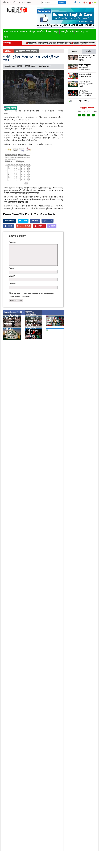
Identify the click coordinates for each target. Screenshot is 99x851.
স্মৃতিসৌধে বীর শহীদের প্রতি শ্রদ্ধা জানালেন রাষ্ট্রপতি (44, 43)
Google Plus (24, 226)
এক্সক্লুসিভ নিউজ (24, 51)
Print (53, 226)
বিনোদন (48, 31)
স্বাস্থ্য (82, 31)
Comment (13, 242)
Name (12, 268)
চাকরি (72, 31)
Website (12, 284)
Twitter (24, 221)
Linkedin (48, 221)
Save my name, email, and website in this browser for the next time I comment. (31, 295)
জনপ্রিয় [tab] (88, 51)
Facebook (10, 221)
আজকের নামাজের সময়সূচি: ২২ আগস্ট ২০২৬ (11, 333)
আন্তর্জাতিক (40, 31)
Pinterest (40, 226)
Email (12, 276)
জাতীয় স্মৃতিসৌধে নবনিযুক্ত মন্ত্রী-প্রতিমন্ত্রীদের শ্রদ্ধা (32, 318)
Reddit (9, 226)
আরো (6, 37)
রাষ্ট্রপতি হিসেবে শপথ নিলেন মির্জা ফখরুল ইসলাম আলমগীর (33, 330)
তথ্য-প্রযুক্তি (64, 31)
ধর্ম (87, 31)
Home (10, 51)
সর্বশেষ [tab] (74, 51)
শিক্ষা (77, 31)
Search (61, 2)
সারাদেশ (23, 31)
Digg (36, 221)
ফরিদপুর (32, 31)
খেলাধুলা (56, 31)
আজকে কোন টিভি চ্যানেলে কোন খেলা (53, 320)
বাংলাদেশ (13, 31)
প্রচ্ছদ (6, 31)
